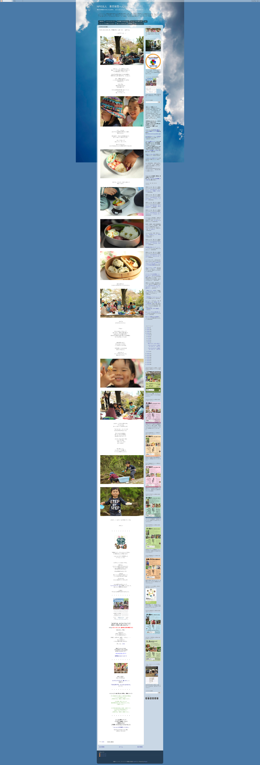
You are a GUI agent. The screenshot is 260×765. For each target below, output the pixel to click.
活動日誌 (101, 21)
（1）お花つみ (151, 229)
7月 (149, 338)
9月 (149, 336)
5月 (149, 341)
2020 (148, 331)
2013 (148, 362)
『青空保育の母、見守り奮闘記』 (153, 308)
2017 (148, 355)
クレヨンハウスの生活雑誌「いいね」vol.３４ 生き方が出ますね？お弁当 (153, 275)
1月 (149, 351)
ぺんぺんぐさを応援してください (106, 23)
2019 (148, 333)
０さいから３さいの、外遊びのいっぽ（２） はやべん (154, 346)
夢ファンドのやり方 (121, 23)
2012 (148, 364)
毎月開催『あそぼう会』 (123, 21)
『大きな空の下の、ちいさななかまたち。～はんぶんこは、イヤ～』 (153, 256)
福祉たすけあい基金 (151, 154)
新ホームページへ (139, 23)
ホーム (121, 747)
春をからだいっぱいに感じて (154, 343)
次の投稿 (101, 747)
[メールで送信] (107, 742)
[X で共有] (110, 742)
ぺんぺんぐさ (103, 754)
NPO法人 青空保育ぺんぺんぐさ (115, 6)
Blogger (145, 761)
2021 (148, 329)
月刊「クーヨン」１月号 (151, 267)
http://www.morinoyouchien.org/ (153, 133)
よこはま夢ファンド (151, 141)
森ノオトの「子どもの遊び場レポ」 (153, 312)
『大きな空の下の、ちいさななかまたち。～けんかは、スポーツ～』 (153, 243)
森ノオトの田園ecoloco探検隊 (152, 316)
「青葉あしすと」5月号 (151, 290)
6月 (149, 340)
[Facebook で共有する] (111, 742)
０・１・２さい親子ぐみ (136, 21)
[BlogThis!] (109, 742)
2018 (148, 353)
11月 (149, 334)
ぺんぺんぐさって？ (110, 21)
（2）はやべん (156, 220)
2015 (148, 359)
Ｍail (145, 21)
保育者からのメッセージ (121, 656)
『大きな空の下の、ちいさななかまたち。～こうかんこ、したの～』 (153, 198)
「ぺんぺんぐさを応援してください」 (121, 727)
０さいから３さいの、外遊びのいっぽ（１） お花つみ (154, 349)
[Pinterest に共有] (113, 742)
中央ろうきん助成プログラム (153, 158)
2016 (148, 357)
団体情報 (130, 23)
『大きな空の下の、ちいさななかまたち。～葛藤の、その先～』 (153, 191)
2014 (148, 360)
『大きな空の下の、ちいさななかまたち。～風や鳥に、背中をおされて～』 (153, 206)
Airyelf (134, 761)
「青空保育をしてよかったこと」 (153, 297)
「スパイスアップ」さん (115, 585)
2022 (148, 327)
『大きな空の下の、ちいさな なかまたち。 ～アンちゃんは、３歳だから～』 (153, 287)
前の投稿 (140, 747)
